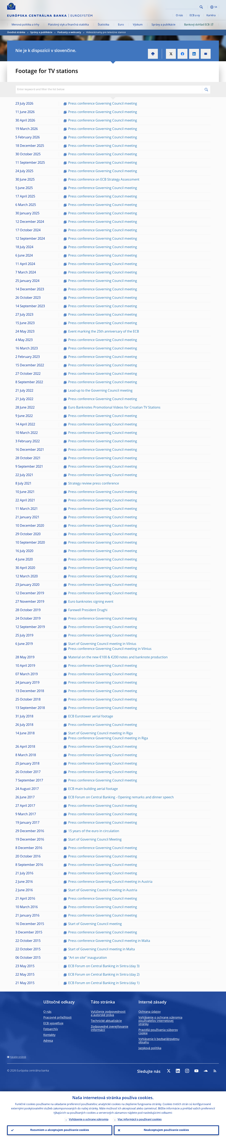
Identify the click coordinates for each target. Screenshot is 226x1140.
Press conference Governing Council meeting (102, 103)
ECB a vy (195, 15)
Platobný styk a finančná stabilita (68, 25)
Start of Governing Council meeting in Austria (102, 890)
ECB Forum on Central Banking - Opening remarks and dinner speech (121, 797)
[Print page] (153, 54)
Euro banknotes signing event (90, 602)
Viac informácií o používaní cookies (140, 1119)
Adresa (48, 1040)
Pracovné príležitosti (57, 1017)
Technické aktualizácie (106, 1020)
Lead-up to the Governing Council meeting (100, 390)
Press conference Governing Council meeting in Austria (110, 882)
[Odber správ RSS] (215, 1071)
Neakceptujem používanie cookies (166, 1130)
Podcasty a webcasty (69, 32)
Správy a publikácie (163, 25)
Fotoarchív (50, 1029)
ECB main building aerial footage (93, 789)
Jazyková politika (149, 1048)
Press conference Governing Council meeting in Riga (108, 738)
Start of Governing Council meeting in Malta (101, 949)
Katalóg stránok (18, 1057)
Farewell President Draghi (87, 610)
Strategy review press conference (93, 483)
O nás (179, 15)
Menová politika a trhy (25, 25)
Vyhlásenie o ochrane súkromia (88, 1119)
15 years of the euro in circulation (93, 831)
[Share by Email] (206, 54)
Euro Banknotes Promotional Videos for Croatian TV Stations (114, 407)
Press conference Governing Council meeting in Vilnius (110, 649)
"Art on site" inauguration (87, 958)
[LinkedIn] (178, 1071)
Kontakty (49, 1035)
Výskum (138, 25)
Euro (121, 25)
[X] (169, 1071)
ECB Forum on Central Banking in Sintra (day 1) (103, 983)
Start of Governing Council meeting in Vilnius (102, 644)
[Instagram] (187, 1071)
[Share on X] (171, 54)
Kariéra (211, 15)
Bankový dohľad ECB (196, 25)
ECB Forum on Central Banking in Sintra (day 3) (103, 966)
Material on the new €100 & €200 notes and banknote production (118, 657)
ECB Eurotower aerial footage (90, 716)
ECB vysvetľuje (53, 1023)
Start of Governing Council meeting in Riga (100, 733)
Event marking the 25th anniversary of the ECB (103, 331)
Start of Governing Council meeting (95, 924)
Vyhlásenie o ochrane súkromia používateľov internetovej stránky (160, 1021)
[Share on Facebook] (182, 54)
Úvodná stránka (16, 32)
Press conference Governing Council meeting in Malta (109, 941)
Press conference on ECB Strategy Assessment (103, 179)
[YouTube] (196, 1071)
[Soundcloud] (206, 1071)
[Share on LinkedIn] (194, 54)
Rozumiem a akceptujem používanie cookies (59, 1130)
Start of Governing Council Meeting (95, 839)
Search (201, 7)
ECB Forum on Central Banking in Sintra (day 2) (103, 974)
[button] (207, 7)
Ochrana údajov (149, 1011)
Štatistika (103, 25)
